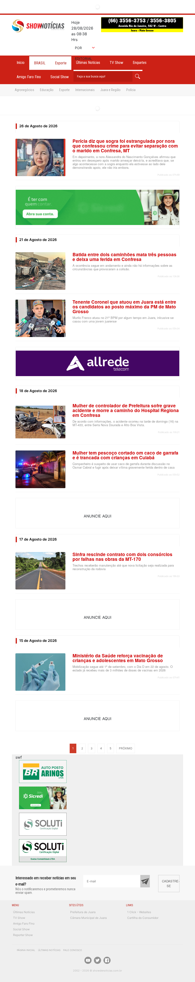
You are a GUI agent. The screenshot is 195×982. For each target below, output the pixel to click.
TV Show (116, 62)
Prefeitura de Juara (83, 912)
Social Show (59, 77)
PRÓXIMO (125, 748)
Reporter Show (23, 935)
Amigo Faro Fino (29, 77)
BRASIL (39, 63)
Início (20, 62)
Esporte (61, 63)
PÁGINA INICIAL (26, 950)
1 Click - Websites (139, 912)
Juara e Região (110, 90)
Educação (47, 90)
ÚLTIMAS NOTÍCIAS (49, 950)
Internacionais (85, 90)
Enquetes (139, 62)
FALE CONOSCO (72, 950)
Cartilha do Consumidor (142, 918)
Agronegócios (24, 90)
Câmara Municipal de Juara (88, 918)
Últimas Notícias (24, 912)
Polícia (131, 90)
